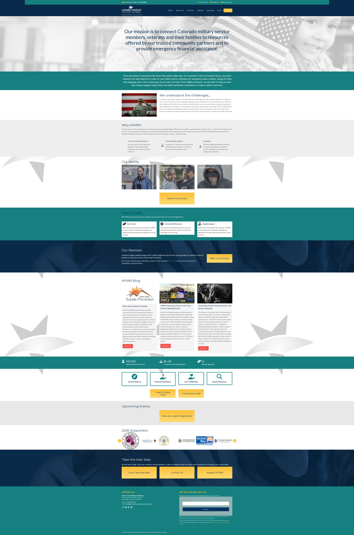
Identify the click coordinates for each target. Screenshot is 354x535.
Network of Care (227, 2)
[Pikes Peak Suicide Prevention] (139, 294)
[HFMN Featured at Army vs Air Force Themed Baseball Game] (177, 293)
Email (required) (189, 501)
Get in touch (172, 261)
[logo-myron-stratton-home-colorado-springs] (164, 441)
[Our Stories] (139, 177)
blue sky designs (162, 532)
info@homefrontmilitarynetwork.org (139, 504)
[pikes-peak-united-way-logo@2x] (205, 440)
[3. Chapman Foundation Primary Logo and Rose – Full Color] (149, 440)
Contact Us (215, 2)
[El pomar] (130, 441)
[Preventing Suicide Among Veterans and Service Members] (214, 293)
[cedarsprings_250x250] (223, 441)
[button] (119, 440)
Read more (128, 346)
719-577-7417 (204, 2)
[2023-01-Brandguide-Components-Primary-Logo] (186, 441)
